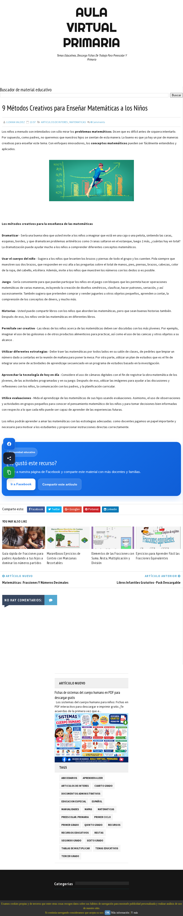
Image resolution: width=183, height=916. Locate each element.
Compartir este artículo (59, 484)
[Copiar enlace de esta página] (9, 472)
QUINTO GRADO (93, 824)
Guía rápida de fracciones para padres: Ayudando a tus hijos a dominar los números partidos (22, 558)
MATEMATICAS (77, 122)
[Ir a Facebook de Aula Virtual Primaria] (9, 444)
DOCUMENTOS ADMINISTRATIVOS (80, 793)
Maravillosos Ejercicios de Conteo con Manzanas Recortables (64, 558)
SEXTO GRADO (95, 840)
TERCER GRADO (70, 856)
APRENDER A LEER (93, 778)
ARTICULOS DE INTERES (54, 122)
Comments (97, 122)
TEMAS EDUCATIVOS (106, 848)
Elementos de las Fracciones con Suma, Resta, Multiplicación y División (113, 558)
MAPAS (88, 809)
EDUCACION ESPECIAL (73, 801)
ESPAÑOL (97, 801)
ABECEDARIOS (69, 778)
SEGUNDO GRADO (71, 840)
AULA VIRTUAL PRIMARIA (91, 27)
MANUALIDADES (70, 809)
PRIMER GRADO (70, 824)
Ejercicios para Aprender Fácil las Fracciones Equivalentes (157, 555)
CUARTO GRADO (103, 785)
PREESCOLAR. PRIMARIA (75, 817)
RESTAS (99, 832)
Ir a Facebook (21, 484)
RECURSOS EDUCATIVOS (75, 832)
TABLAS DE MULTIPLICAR (75, 848)
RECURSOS (114, 824)
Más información (120, 912)
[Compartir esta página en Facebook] (9, 458)
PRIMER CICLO (102, 817)
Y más (134, 912)
